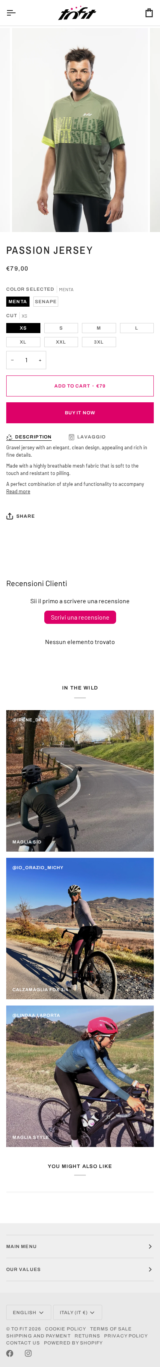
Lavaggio (91, 437)
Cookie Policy (65, 1329)
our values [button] (23, 1269)
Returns (88, 1336)
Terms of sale (111, 1329)
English (25, 1312)
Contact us (23, 1343)
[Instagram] (28, 1353)
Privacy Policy (126, 1336)
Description (33, 437)
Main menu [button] (21, 1246)
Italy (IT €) (74, 1312)
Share (25, 516)
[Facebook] (9, 1353)
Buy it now (80, 413)
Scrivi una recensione (80, 617)
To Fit (19, 1329)
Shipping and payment (38, 1336)
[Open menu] (18, 13)
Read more (18, 491)
